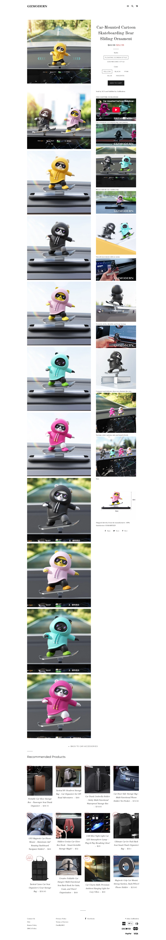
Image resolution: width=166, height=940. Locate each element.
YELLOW (107, 71)
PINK (126, 71)
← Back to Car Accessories (83, 746)
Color (116, 67)
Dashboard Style (116, 62)
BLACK (118, 71)
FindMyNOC (60, 925)
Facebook (91, 919)
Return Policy (32, 925)
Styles (116, 53)
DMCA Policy (32, 928)
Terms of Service (62, 922)
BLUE (110, 76)
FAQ (28, 922)
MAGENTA (120, 76)
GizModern (135, 919)
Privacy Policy (61, 919)
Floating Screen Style (116, 57)
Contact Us (31, 919)
